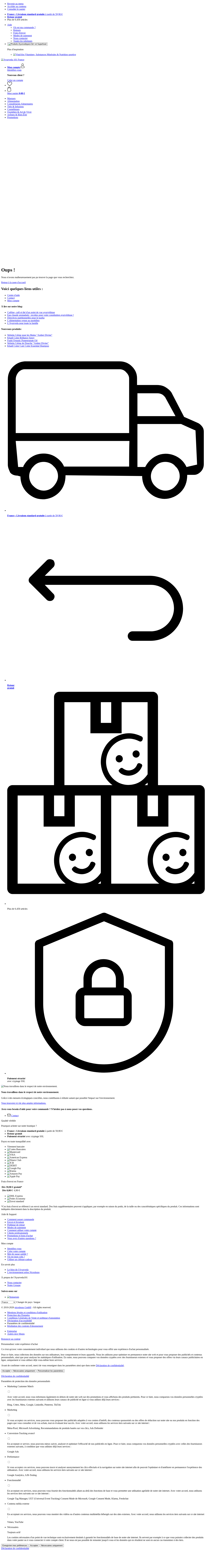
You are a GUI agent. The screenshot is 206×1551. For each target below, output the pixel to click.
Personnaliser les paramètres (50, 1371)
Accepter (6, 1371)
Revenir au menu (15, 3)
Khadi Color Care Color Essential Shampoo (28, 346)
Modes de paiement (22, 35)
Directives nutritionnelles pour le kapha (25, 317)
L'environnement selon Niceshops (23, 1272)
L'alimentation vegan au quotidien (23, 320)
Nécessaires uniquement (24, 1371)
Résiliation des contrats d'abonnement (25, 1326)
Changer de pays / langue (28, 1302)
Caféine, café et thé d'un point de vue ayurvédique (31, 312)
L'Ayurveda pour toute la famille (22, 323)
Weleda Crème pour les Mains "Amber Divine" (29, 335)
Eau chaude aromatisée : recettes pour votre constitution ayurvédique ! (40, 315)
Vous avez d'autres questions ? (21, 1238)
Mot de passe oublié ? (17, 1254)
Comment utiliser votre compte (21, 1230)
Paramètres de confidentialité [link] (21, 1323)
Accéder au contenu (16, 6)
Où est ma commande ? (24, 27)
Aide (9, 24)
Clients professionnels (17, 1233)
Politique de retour (16, 1225)
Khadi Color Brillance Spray (21, 337)
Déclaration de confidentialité (110, 1365)
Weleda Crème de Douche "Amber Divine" (28, 343)
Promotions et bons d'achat (20, 1235)
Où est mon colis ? (16, 1256)
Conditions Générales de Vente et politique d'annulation (33, 1318)
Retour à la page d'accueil (13, 282)
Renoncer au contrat (10, 1339)
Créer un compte (15, 80)
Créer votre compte (16, 1251)
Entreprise (12, 1331)
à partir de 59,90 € (35, 14)
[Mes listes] (9, 85)
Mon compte (13, 300)
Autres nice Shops (16, 1334)
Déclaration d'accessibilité (19, 1320)
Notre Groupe (14, 1285)
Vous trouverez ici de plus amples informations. (23, 1103)
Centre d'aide (13, 295)
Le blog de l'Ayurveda (18, 1269)
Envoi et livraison (15, 1222)
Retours (17, 30)
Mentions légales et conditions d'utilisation (27, 1312)
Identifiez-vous (14, 70)
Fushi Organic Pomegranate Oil (22, 340)
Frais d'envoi (19, 33)
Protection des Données (18, 1315)
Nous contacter (20, 38)
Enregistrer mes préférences (14, 1545)
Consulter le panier (16, 9)
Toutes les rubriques (22, 41)
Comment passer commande (20, 1219)
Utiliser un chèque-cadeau (19, 1259)
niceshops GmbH (23, 1307)
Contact (11, 298)
